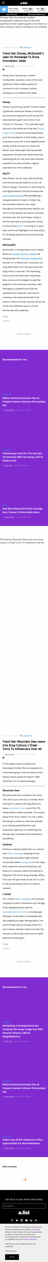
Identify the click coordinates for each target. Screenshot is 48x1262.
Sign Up (35, 3)
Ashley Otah (9, 66)
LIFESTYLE (7, 395)
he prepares (26, 862)
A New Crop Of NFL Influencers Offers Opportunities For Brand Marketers (23, 1141)
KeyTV (21, 226)
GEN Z (5, 505)
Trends (6, 321)
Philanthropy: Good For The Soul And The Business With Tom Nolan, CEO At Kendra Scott (23, 456)
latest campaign (15, 853)
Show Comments (10, 1166)
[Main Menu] (3, 3)
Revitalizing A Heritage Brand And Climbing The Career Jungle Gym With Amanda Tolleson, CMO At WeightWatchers (23, 1031)
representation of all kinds (15, 911)
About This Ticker (12, 14)
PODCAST (7, 450)
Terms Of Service (30, 1239)
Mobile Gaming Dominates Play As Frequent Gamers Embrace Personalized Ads (24, 401)
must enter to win (17, 808)
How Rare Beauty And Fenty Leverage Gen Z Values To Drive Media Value (22, 510)
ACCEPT (12, 1257)
